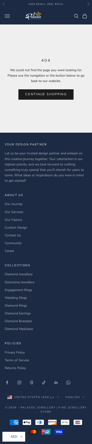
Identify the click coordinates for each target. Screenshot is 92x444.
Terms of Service (17, 360)
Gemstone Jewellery (19, 282)
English (73, 397)
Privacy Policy (15, 352)
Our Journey (14, 204)
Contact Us (13, 235)
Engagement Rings (18, 290)
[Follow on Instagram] (19, 382)
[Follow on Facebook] (7, 382)
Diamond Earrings (18, 313)
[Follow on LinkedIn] (56, 382)
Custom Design (16, 227)
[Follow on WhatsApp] (68, 382)
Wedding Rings (16, 298)
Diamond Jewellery (19, 274)
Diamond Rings (16, 305)
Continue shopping (46, 94)
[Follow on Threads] (31, 382)
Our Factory (13, 220)
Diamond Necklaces (19, 329)
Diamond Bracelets (18, 321)
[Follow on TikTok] (44, 382)
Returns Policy (15, 368)
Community (13, 243)
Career (9, 251)
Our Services (14, 212)
